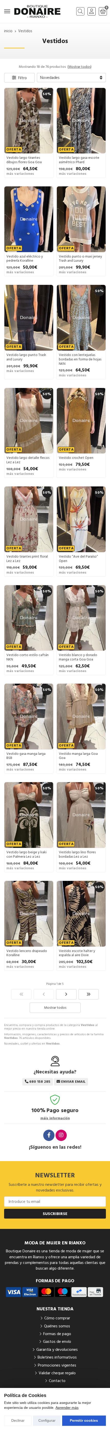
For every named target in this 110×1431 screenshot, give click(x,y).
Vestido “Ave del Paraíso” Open (78, 559)
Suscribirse (55, 1214)
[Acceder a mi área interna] (91, 11)
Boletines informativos (57, 1357)
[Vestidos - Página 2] (66, 994)
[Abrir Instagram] (61, 1135)
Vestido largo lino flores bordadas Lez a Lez (77, 854)
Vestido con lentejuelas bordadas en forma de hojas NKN (80, 359)
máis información (55, 1118)
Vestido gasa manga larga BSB (26, 756)
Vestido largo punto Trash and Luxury (26, 357)
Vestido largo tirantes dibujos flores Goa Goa (24, 160)
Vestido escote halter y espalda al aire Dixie (77, 953)
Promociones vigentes (57, 1365)
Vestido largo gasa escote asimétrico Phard (79, 160)
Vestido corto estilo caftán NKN (27, 657)
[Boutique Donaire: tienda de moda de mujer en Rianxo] (37, 11)
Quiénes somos (57, 1326)
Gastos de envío (57, 1341)
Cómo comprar (57, 1318)
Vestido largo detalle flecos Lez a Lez (27, 460)
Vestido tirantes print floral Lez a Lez (27, 559)
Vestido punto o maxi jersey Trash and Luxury (80, 258)
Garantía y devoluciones (57, 1349)
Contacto (57, 1381)
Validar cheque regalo (57, 1373)
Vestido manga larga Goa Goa (78, 756)
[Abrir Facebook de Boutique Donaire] (49, 1135)
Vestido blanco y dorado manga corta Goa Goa (78, 657)
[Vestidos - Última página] (89, 994)
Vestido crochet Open (76, 457)
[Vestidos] (21, 994)
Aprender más (67, 1407)
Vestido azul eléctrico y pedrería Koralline (24, 258)
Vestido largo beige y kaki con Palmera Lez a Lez (26, 854)
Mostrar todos (79, 66)
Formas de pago (57, 1334)
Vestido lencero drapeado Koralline (26, 953)
